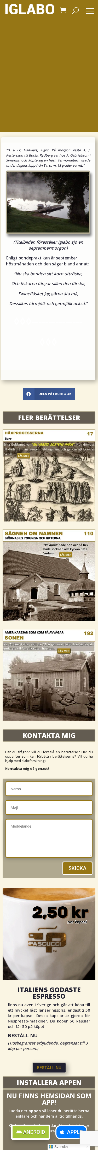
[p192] (49, 719)
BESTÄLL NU (49, 1067)
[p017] (49, 520)
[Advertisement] (49, 81)
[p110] (49, 620)
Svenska (60, 1147)
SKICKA (77, 868)
